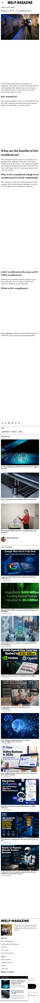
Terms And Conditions (7, 953)
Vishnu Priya (5, 678)
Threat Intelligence (8, 7)
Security (14, 431)
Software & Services (7, 962)
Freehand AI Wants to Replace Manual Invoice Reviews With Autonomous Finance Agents (18, 872)
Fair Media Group (31, 995)
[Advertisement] (20, 62)
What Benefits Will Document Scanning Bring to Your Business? (19, 531)
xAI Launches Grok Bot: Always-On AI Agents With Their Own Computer (19, 643)
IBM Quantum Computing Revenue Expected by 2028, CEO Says (20, 839)
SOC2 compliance (6, 333)
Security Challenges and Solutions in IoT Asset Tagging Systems (19, 467)
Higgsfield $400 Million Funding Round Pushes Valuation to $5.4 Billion (20, 610)
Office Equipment (6, 959)
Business (3, 965)
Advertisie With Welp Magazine (10, 944)
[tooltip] (2, 423)
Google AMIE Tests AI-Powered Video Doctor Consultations (15, 708)
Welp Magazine (12, 538)
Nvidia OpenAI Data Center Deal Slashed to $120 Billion (18, 676)
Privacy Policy (5, 950)
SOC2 (20, 431)
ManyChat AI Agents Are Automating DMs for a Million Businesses (18, 806)
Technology (4, 968)
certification (5, 431)
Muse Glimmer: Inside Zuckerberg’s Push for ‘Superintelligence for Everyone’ (15, 741)
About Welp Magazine (7, 941)
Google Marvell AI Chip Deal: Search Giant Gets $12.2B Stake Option (18, 577)
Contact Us (4, 947)
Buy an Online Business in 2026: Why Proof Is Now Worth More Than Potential (19, 774)
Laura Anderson (6, 580)
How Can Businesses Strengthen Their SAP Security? (19, 499)
